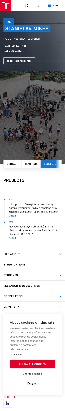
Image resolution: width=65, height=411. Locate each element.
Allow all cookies (32, 364)
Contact (12, 164)
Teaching (31, 164)
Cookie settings (32, 373)
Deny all (32, 383)
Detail (12, 215)
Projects (50, 164)
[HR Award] (7, 403)
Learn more (15, 354)
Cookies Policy (10, 397)
